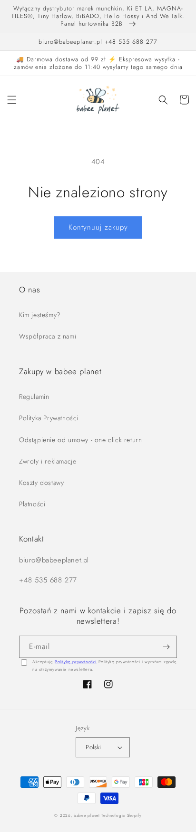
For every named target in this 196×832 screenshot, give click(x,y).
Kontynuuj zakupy (98, 227)
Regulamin (34, 396)
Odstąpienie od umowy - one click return (80, 440)
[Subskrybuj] (166, 647)
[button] (11, 99)
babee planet (86, 815)
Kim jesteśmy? (40, 314)
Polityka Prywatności (48, 418)
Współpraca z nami (47, 336)
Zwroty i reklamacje (47, 461)
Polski (93, 747)
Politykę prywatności (76, 661)
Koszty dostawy (41, 482)
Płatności (32, 504)
